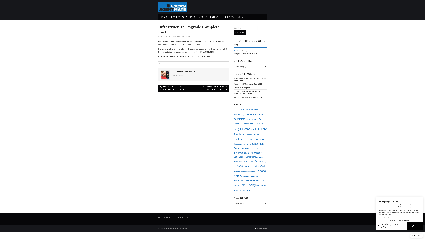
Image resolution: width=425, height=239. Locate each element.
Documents (258, 139)
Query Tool (260, 166)
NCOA (237, 166)
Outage (244, 166)
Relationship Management (244, 171)
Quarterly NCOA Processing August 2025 (248, 97)
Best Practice (257, 123)
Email (246, 144)
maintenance (247, 161)
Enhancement (166, 64)
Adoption (244, 115)
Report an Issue (233, 17)
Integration (239, 152)
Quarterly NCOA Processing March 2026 (248, 84)
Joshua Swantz (184, 36)
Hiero (256, 228)
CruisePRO (258, 135)
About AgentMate (209, 17)
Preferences (252, 166)
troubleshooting (242, 190)
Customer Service (244, 139)
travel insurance (261, 185)
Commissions (248, 134)
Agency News (255, 114)
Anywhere (255, 119)
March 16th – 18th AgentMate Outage (172, 88)
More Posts (179, 76)
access (245, 109)
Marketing (260, 161)
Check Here (238, 51)
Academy (237, 110)
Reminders (245, 176)
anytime (248, 119)
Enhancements (242, 148)
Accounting (253, 110)
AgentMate (239, 119)
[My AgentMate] (172, 7)
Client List (253, 129)
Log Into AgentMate (183, 17)
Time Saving (247, 185)
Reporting (254, 176)
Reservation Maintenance (246, 180)
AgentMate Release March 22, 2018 (214, 88)
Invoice (247, 153)
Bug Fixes (241, 129)
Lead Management (247, 157)
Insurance (261, 148)
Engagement (257, 143)
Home (163, 17)
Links (258, 157)
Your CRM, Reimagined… (243, 88)
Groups (254, 149)
